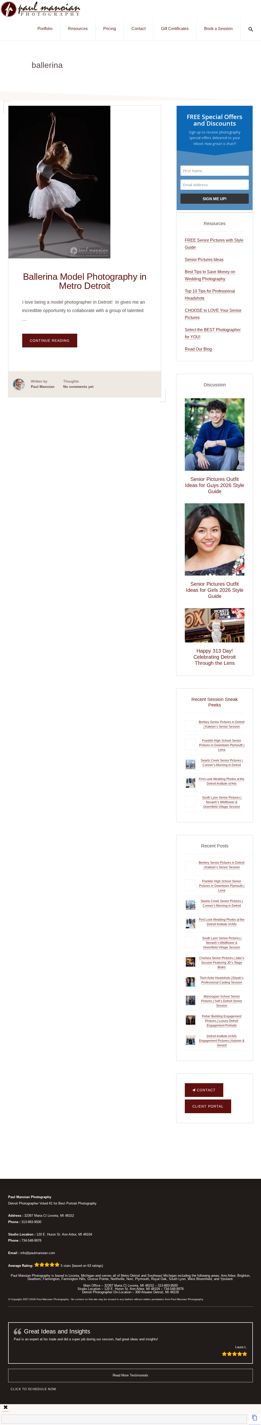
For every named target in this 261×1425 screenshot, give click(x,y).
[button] (251, 29)
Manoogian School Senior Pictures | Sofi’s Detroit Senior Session (221, 1001)
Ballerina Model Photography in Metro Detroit (85, 281)
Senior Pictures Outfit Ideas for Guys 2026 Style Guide (214, 485)
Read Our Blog (198, 349)
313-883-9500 (31, 1222)
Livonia (74, 1275)
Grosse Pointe (98, 1279)
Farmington (51, 1279)
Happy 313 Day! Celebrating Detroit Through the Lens (214, 657)
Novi (129, 1279)
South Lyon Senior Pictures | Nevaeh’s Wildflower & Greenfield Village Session (221, 802)
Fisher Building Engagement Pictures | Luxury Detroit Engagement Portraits (221, 1021)
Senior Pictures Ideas (204, 259)
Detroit (135, 1275)
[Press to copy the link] (254, 1419)
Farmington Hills (73, 1279)
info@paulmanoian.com (37, 1253)
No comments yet (78, 387)
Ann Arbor (228, 1275)
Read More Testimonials (130, 1375)
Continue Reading (53, 342)
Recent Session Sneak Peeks (214, 702)
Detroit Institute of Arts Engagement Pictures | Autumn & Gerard (221, 1040)
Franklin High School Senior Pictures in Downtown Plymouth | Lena (221, 745)
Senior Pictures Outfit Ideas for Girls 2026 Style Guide (214, 590)
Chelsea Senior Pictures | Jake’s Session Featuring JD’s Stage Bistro (221, 962)
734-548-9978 (31, 1240)
